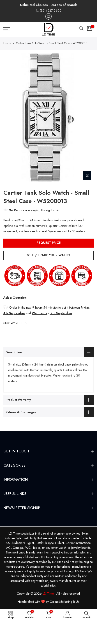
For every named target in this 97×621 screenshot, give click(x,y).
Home (7, 43)
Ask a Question (15, 297)
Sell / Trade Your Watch (48, 255)
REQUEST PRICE (49, 242)
